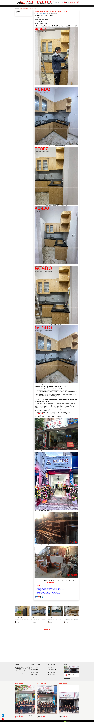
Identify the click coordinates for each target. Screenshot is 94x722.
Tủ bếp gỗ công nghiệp (52, 669)
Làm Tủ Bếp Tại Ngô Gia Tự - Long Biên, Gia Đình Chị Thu (54, 617)
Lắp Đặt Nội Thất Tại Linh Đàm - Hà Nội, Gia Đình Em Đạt (22, 617)
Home (16, 8)
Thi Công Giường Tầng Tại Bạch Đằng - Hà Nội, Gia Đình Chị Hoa (71, 617)
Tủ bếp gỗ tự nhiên (51, 667)
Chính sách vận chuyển (36, 667)
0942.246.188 (72, 2)
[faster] (47, 658)
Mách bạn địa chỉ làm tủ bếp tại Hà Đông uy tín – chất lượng (48, 593)
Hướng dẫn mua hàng (35, 669)
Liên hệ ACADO (34, 674)
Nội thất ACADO (56, 415)
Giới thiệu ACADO (35, 672)
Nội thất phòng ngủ (51, 674)
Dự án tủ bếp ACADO (39, 13)
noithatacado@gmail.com (20, 717)
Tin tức (18, 8)
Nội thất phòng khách (51, 672)
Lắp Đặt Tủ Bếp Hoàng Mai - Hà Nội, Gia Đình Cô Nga (38, 617)
